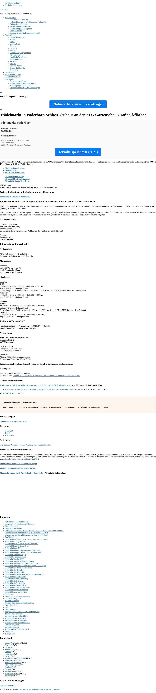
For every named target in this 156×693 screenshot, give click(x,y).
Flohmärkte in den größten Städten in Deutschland (24, 574)
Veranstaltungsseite (12, 627)
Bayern (7, 645)
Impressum (9, 594)
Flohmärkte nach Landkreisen (16, 590)
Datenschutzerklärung (13, 528)
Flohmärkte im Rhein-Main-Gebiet (18, 568)
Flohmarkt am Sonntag (14, 177)
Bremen (8, 652)
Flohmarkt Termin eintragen (15, 555)
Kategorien (9, 631)
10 (14, 393)
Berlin (7, 647)
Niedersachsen (10, 660)
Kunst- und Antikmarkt (14, 173)
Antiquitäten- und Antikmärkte (16, 522)
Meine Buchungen (12, 601)
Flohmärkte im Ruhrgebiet (15, 572)
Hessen (7, 656)
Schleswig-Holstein (12, 674)
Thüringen (9, 676)
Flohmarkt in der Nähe (13, 548)
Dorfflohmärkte (11, 537)
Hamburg (8, 654)
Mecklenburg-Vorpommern (15, 658)
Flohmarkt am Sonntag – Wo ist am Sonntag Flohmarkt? (26, 539)
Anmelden (56, 690)
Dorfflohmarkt (11, 170)
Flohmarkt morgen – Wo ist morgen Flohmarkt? (23, 552)
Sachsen (8, 669)
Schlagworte (10, 634)
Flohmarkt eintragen (7, 685)
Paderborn (15, 445)
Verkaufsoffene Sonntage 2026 (17, 629)
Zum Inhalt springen (12, 3)
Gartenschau (5, 445)
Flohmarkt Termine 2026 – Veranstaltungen (21, 563)
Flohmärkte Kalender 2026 (15, 585)
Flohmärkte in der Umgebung (17, 181)
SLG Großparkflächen (42, 445)
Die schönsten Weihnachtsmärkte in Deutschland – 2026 (26, 533)
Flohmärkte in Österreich (14, 581)
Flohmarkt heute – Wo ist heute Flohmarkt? (21, 544)
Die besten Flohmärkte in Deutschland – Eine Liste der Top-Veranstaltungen (34, 531)
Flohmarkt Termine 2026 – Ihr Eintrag (19, 561)
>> (23, 393)
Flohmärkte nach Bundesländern (17, 587)
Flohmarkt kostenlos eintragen (17, 179)
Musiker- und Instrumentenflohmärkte (19, 603)
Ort (6, 607)
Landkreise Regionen (13, 598)
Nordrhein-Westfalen (13, 663)
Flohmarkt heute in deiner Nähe (17, 546)
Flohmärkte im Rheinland (14, 570)
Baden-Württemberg (13, 643)
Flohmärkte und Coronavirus (16, 592)
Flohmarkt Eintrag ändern (15, 541)
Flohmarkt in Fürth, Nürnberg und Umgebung (22, 550)
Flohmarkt (4, 9)
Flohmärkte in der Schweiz (15, 577)
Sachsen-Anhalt (11, 671)
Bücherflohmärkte (12, 526)
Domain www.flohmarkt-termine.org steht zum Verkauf (26, 535)
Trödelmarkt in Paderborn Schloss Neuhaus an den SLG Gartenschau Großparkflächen (46, 376)
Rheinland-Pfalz (11, 665)
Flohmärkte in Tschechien (15, 583)
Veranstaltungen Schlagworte (16, 620)
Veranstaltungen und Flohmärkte (17, 623)
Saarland (8, 667)
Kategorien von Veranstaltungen (17, 596)
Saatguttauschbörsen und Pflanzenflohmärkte (22, 612)
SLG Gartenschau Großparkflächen (13, 421)
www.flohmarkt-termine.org (40, 690)
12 (19, 393)
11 (16, 393)
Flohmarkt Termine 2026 (14, 559)
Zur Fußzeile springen (13, 5)
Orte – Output (10, 609)
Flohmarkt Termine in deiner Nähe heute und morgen (25, 566)
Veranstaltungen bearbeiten (15, 618)
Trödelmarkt (9, 435)
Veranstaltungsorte (12, 625)
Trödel (7, 433)
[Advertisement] (73, 496)
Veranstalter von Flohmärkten (16, 616)
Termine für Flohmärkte (14, 614)
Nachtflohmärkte (11, 605)
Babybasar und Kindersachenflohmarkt (20, 524)
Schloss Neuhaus (26, 445)
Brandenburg (10, 649)
